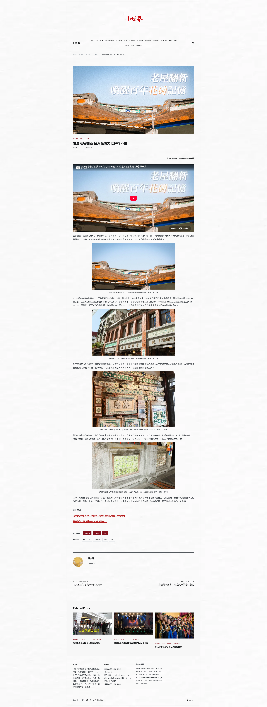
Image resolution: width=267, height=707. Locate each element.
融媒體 (127, 46)
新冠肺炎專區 (109, 40)
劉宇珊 (75, 147)
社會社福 (132, 40)
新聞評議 (164, 40)
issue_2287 (86, 539)
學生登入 (100, 700)
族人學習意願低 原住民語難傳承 (168, 646)
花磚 (112, 539)
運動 (170, 40)
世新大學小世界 (91, 700)
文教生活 (148, 40)
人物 (175, 40)
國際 (125, 40)
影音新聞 (98, 40)
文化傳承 (97, 539)
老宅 (105, 539)
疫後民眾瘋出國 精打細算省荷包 (86, 642)
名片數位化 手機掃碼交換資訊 (87, 583)
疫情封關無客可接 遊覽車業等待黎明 (176, 583)
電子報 (138, 46)
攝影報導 (119, 40)
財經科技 (156, 40)
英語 (132, 46)
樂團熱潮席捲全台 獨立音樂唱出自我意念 (131, 642)
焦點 (92, 40)
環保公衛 (140, 40)
